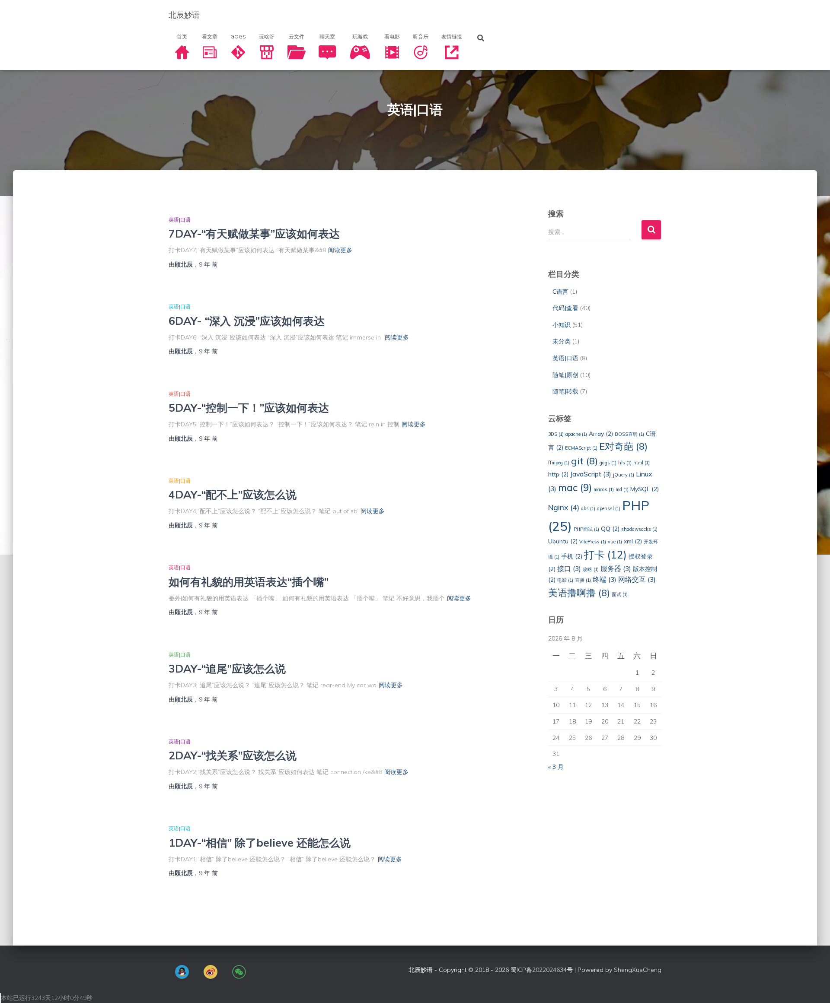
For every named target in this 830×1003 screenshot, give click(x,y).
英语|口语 (180, 219)
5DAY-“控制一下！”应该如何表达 (249, 407)
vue (615, 542)
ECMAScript (581, 448)
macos (604, 489)
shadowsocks (639, 529)
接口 (569, 568)
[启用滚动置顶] (813, 986)
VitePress (592, 542)
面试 (620, 594)
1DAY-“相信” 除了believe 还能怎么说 (260, 842)
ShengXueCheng (637, 970)
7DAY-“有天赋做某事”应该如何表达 (254, 233)
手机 (571, 556)
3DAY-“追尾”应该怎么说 (227, 668)
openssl (608, 508)
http (558, 474)
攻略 (591, 569)
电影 (565, 580)
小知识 (561, 325)
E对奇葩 (623, 446)
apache (576, 434)
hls (625, 463)
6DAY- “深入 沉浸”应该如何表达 (247, 320)
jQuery (623, 475)
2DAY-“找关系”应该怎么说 (233, 755)
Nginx (563, 507)
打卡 (605, 554)
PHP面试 (586, 529)
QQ (610, 528)
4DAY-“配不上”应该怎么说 (233, 494)
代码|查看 (565, 308)
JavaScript (590, 474)
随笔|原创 (565, 375)
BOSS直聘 (629, 434)
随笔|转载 (565, 391)
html (641, 463)
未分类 (561, 341)
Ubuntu (563, 541)
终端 (604, 579)
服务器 (615, 568)
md (622, 489)
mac (575, 487)
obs (588, 508)
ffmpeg (558, 463)
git (584, 461)
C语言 (560, 291)
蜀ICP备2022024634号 (542, 970)
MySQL (644, 488)
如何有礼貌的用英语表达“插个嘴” (249, 581)
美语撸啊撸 (579, 592)
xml (633, 541)
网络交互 (637, 579)
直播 (583, 580)
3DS (556, 434)
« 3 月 (556, 767)
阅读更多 (340, 250)
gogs (608, 463)
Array (601, 433)
